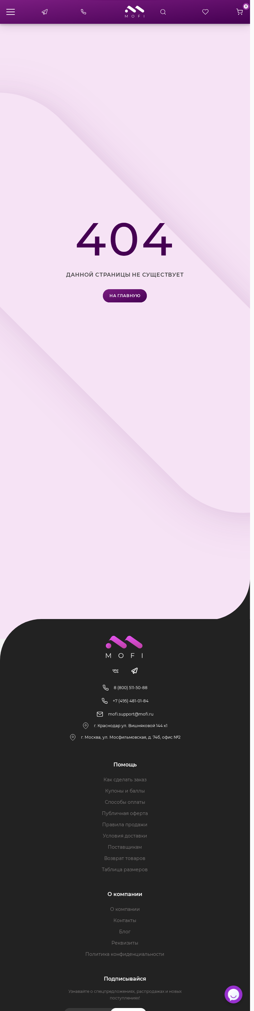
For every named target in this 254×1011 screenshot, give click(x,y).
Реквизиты (124, 943)
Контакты (124, 920)
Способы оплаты (125, 802)
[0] (239, 12)
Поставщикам (125, 847)
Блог (125, 932)
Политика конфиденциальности (124, 954)
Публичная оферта (125, 813)
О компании (125, 909)
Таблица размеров (125, 870)
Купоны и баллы (125, 791)
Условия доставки (125, 836)
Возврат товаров (125, 858)
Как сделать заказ (125, 780)
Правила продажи (125, 825)
